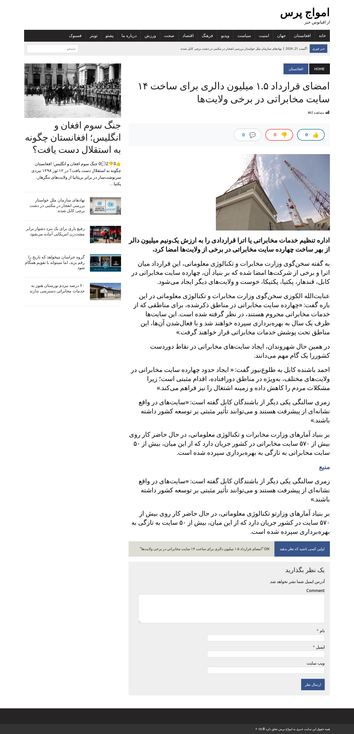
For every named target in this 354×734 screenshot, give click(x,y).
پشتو (109, 35)
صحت (169, 35)
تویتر (93, 35)
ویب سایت (316, 663)
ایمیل (320, 647)
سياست (244, 35)
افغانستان (302, 35)
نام (322, 630)
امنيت (264, 35)
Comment (315, 590)
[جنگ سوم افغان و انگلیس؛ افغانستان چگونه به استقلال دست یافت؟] (72, 114)
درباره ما (129, 35)
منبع (324, 466)
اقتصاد (188, 35)
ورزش (150, 35)
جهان (281, 35)
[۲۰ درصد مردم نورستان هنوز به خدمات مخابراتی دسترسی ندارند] (105, 296)
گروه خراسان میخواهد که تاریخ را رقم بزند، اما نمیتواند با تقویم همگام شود (55, 262)
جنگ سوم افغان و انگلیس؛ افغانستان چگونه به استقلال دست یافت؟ (73, 137)
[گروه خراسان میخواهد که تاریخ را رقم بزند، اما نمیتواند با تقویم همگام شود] (105, 268)
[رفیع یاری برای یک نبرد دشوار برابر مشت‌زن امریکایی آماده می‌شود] (105, 239)
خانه (322, 35)
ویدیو (225, 35)
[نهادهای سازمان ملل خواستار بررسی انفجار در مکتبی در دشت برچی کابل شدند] (105, 211)
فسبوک (75, 35)
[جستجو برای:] (53, 48)
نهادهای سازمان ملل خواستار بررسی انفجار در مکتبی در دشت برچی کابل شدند (57, 205)
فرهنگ (207, 35)
